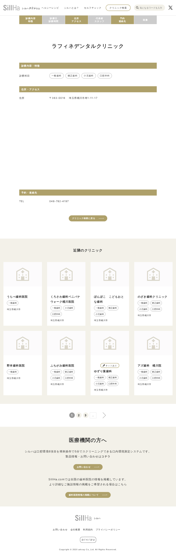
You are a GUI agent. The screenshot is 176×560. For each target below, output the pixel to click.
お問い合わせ (84, 467)
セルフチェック (92, 7)
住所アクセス (76, 20)
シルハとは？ (71, 7)
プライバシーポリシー (108, 529)
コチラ (105, 456)
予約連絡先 (122, 20)
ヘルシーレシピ (50, 7)
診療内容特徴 (31, 20)
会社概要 (75, 529)
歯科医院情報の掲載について (84, 495)
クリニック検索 (118, 7)
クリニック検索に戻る (83, 218)
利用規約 (88, 529)
